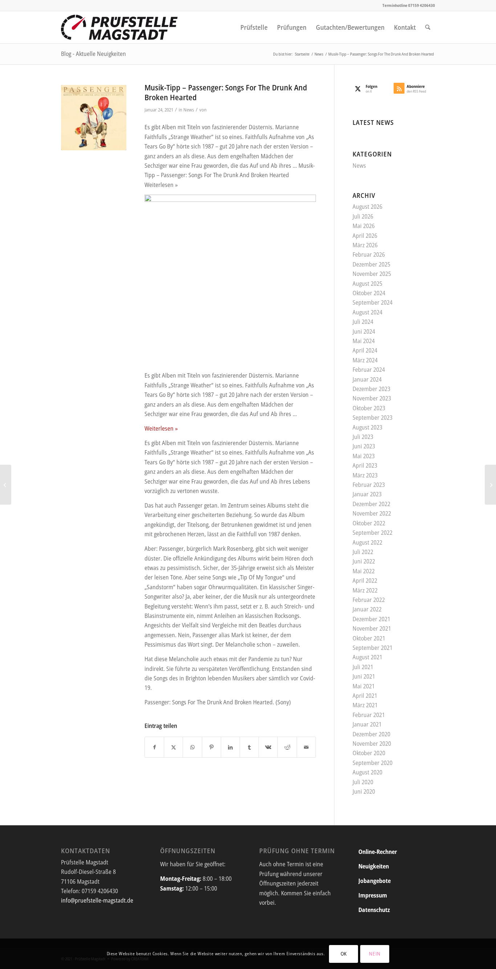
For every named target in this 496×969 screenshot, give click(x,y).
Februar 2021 (369, 715)
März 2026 (365, 245)
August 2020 (367, 772)
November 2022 (372, 513)
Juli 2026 (363, 216)
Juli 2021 (363, 667)
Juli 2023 (363, 437)
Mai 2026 (364, 226)
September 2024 (373, 302)
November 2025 (372, 274)
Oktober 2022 (369, 523)
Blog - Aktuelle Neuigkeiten (93, 54)
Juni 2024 (364, 331)
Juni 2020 (364, 791)
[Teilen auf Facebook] (154, 747)
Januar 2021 (367, 724)
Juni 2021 (364, 676)
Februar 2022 (369, 600)
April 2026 (365, 236)
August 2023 (367, 427)
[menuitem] (254, 27)
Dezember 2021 (371, 619)
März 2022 (365, 590)
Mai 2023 (364, 456)
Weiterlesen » (161, 428)
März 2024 (365, 360)
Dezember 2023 (371, 389)
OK (344, 953)
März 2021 (365, 705)
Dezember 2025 (371, 264)
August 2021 (367, 657)
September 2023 (373, 418)
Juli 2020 (363, 782)
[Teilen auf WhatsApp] (192, 747)
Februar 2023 (369, 485)
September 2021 (373, 648)
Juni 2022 (364, 561)
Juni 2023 (364, 446)
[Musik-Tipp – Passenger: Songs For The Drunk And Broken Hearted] (93, 117)
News (188, 109)
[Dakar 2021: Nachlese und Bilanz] (490, 485)
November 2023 (372, 398)
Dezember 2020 (371, 734)
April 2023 (365, 465)
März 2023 (365, 475)
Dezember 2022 (371, 504)
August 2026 (367, 207)
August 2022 (367, 542)
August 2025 (367, 284)
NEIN (375, 953)
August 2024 (367, 312)
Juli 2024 (363, 322)
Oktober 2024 (369, 293)
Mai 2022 (364, 571)
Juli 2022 (363, 552)
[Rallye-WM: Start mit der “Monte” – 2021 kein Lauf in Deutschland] (5, 485)
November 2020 (372, 744)
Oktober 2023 (369, 408)
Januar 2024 (367, 379)
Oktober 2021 (369, 638)
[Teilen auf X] (173, 747)
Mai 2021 (364, 686)
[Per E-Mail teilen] (306, 747)
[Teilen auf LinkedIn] (230, 747)
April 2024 (365, 350)
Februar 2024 (369, 370)
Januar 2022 (367, 609)
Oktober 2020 (369, 753)
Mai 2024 (364, 341)
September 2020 (373, 763)
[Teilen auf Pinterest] (211, 747)
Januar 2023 (367, 494)
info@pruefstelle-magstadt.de (97, 900)
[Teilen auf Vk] (268, 747)
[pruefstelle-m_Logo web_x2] (119, 27)
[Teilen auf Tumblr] (249, 747)
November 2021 (372, 628)
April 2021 (365, 696)
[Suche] (427, 27)
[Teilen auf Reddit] (287, 747)
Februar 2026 (369, 254)
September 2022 (373, 533)
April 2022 (365, 581)
